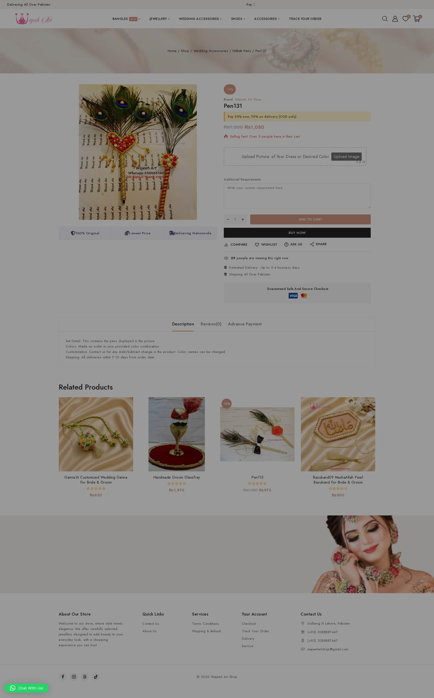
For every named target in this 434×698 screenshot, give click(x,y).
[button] (27, 688)
